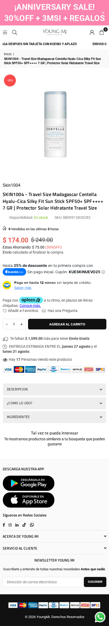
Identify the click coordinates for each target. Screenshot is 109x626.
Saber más (22, 287)
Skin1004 (11, 185)
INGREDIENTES (18, 416)
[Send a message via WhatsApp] (100, 617)
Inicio (8, 54)
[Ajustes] (92, 32)
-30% (10, 80)
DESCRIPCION (17, 389)
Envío (7, 252)
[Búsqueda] (14, 32)
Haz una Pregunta (62, 310)
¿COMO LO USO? (20, 403)
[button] (101, 32)
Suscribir (95, 582)
